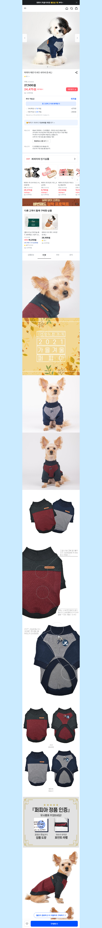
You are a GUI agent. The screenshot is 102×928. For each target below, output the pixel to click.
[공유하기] (76, 72)
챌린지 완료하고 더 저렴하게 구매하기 (50, 915)
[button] (49, 2)
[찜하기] (38, 178)
